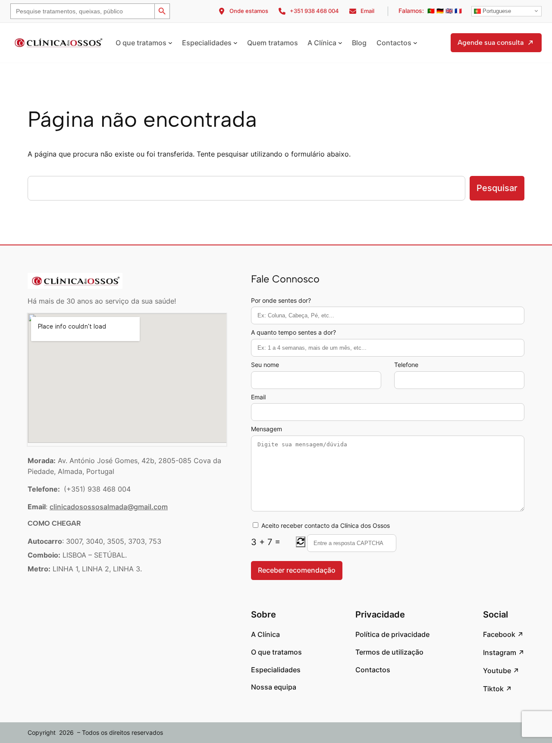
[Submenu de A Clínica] (340, 43)
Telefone (406, 364)
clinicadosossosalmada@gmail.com (109, 506)
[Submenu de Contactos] (415, 43)
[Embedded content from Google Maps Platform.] (127, 378)
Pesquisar (497, 188)
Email (258, 397)
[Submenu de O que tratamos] (170, 43)
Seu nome (265, 364)
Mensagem (266, 429)
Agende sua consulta (491, 42)
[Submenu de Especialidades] (235, 43)
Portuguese (496, 11)
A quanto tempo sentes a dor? (293, 332)
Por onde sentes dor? (281, 300)
